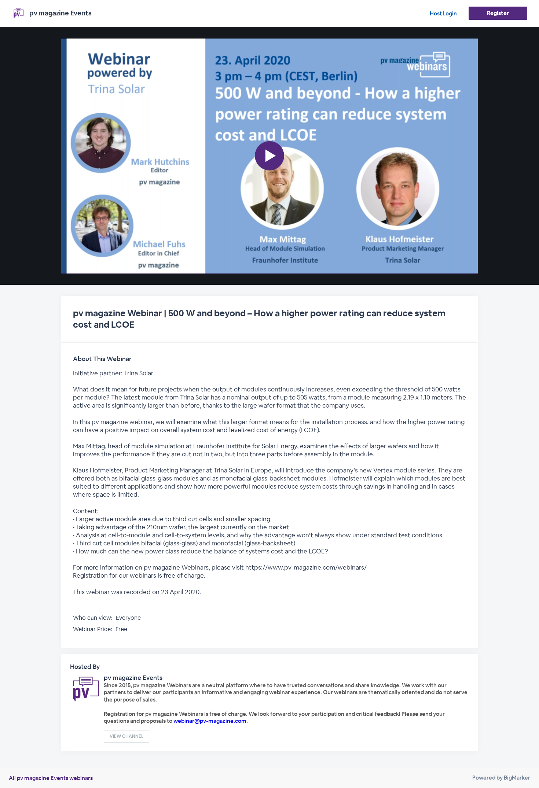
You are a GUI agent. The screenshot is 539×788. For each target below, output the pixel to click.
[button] (269, 156)
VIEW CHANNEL (126, 736)
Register (498, 13)
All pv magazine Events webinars (51, 777)
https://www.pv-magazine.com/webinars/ (306, 567)
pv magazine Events (133, 678)
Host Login (443, 13)
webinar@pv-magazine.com (209, 720)
